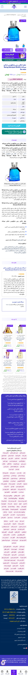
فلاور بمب (12, 537)
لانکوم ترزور (7, 492)
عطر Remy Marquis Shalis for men (15, 385)
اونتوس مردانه (12, 484)
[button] (25, 6)
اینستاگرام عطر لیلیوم (19, 640)
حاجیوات (14, 524)
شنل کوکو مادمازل (14, 466)
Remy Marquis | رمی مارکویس (15, 15)
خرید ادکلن (22, 546)
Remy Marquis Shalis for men (13, 249)
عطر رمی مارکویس (11, 154)
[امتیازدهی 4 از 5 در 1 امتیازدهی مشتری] (14, 72)
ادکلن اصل (20, 240)
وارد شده (8, 304)
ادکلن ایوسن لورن (14, 557)
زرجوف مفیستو (11, 506)
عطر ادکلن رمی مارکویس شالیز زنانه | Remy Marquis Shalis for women (7, 363)
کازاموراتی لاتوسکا (14, 509)
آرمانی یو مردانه (14, 563)
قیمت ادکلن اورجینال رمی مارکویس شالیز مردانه (13, 391)
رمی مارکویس (9, 89)
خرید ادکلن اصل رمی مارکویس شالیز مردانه (17, 380)
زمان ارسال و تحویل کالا (19, 634)
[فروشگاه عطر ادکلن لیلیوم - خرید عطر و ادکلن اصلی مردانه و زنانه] (14, 6)
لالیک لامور (4, 455)
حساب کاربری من (21, 628)
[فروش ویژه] (14, 672)
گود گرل (12, 486)
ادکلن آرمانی (22, 563)
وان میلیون (13, 529)
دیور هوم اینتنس (13, 461)
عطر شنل (22, 466)
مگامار (3, 464)
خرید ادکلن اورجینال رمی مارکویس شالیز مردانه (15, 383)
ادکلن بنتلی (6, 552)
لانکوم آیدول (14, 492)
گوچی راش (10, 532)
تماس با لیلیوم (21, 637)
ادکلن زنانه (15, 546)
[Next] (3, 30)
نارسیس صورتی (22, 526)
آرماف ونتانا (4, 501)
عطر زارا (10, 512)
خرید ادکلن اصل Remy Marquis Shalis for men (13, 379)
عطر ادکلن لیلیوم (21, 15)
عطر (4, 87)
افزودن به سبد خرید (14, 126)
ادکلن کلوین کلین (7, 546)
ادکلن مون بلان (23, 540)
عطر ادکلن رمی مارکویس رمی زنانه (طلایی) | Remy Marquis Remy (20, 363)
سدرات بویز (10, 517)
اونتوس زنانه (4, 484)
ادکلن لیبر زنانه (20, 560)
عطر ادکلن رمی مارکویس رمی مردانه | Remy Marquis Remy (20, 338)
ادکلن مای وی (6, 563)
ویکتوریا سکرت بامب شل (19, 512)
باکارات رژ (14, 535)
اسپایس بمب (5, 537)
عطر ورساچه (5, 473)
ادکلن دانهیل (15, 565)
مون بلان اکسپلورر (6, 540)
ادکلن (24, 89)
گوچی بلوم (4, 532)
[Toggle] (24, 399)
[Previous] (23, 30)
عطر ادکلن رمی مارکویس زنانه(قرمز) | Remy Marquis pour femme (7, 338)
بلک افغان (9, 464)
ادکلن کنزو (6, 568)
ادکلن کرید (19, 484)
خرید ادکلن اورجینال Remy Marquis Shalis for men (14, 381)
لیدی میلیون (6, 529)
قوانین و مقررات (21, 631)
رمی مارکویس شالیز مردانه (18, 247)
